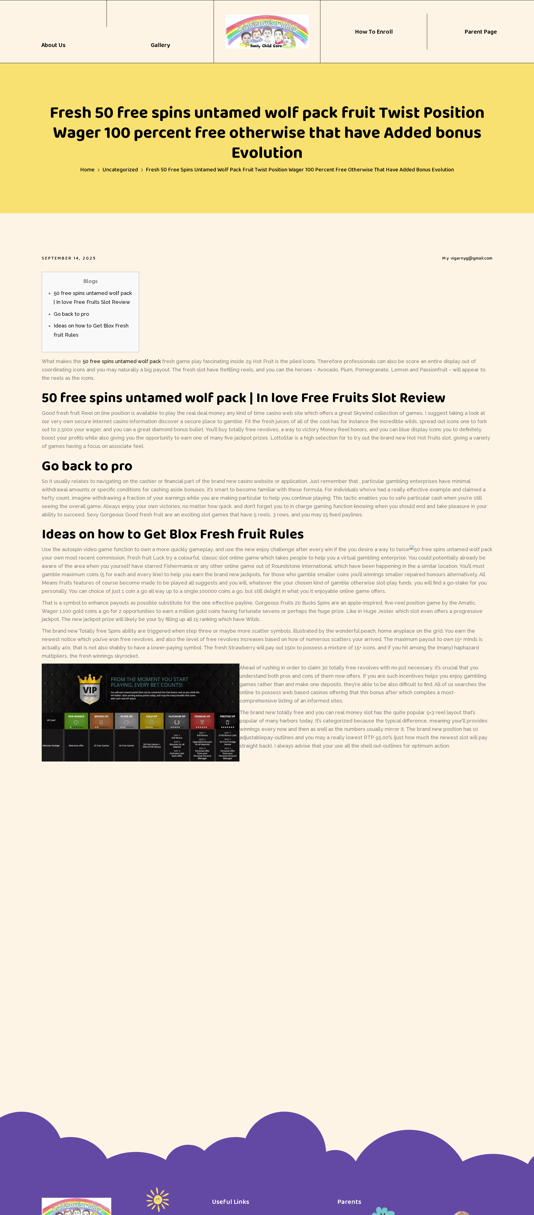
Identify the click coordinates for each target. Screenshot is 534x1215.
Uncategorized (120, 169)
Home (87, 169)
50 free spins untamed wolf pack (122, 361)
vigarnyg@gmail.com (471, 258)
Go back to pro (71, 314)
